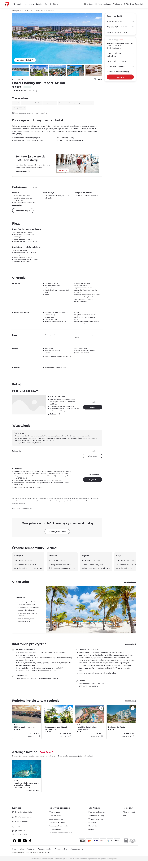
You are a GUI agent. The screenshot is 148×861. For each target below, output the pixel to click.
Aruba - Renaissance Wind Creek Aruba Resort (58, 707)
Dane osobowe (55, 829)
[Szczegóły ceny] (36, 91)
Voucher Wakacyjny (96, 815)
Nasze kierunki (23, 10)
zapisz (99, 79)
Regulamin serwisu (44, 849)
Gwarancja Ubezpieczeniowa (60, 833)
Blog (124, 815)
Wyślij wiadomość (58, 531)
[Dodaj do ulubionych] (38, 708)
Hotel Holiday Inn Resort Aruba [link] (44, 10)
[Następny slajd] (135, 561)
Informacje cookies (60, 849)
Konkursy (92, 822)
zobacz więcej (130, 644)
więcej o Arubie (130, 582)
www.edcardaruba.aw (24, 660)
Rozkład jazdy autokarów (58, 826)
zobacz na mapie (23, 210)
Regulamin (113, 858)
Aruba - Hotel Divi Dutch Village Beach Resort (88, 707)
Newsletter (92, 826)
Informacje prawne (76, 849)
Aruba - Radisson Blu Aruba (116, 706)
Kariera (21, 849)
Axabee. (49, 852)
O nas (14, 849)
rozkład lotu (111, 56)
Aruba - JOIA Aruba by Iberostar (23, 706)
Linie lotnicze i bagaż (57, 822)
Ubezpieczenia (55, 815)
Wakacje (15, 10)
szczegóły (125, 72)
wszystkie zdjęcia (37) (25, 60)
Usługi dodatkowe (56, 819)
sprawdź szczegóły (23, 171)
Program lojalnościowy (97, 812)
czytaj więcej (17, 134)
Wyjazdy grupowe (95, 819)
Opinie (91, 829)
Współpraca (31, 849)
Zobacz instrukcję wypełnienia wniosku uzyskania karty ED (39, 668)
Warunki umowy (55, 812)
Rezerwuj (120, 77)
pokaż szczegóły (54, 414)
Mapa (20, 79)
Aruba (31, 10)
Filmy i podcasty (129, 812)
